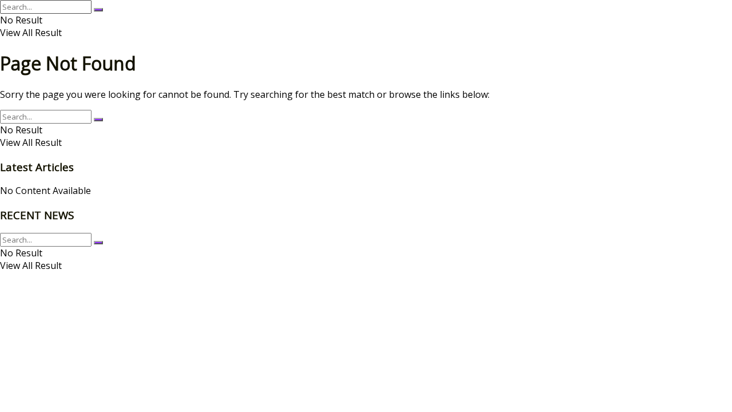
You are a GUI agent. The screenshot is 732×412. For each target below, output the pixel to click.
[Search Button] (98, 9)
